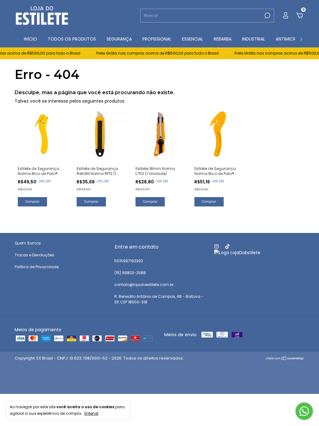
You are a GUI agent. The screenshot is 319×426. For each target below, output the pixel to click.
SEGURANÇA (119, 39)
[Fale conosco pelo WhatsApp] (304, 411)
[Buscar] (267, 15)
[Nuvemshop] (284, 359)
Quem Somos (28, 243)
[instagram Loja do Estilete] (216, 246)
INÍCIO (30, 39)
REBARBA (222, 39)
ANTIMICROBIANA (293, 39)
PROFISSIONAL (156, 39)
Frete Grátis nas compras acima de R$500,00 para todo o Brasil (153, 53)
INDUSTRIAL (253, 39)
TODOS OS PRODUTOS (72, 39)
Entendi (91, 413)
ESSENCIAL (192, 39)
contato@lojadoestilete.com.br (144, 284)
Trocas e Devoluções (34, 255)
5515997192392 (128, 261)
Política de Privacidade (37, 266)
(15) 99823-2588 (130, 272)
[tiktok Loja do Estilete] (227, 246)
